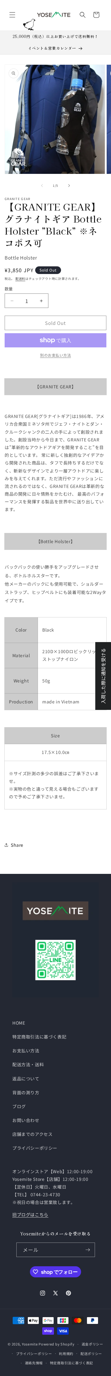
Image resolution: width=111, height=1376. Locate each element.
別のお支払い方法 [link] (55, 355)
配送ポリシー (91, 1353)
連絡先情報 (34, 1362)
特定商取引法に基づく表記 (39, 1037)
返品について (25, 1078)
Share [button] (17, 845)
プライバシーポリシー (34, 1148)
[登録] (88, 1250)
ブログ (19, 1106)
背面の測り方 (25, 1092)
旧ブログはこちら (30, 1214)
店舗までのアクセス (32, 1134)
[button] (12, 15)
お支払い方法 (25, 1050)
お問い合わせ (25, 1120)
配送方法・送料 (28, 1064)
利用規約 (66, 1353)
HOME (18, 1023)
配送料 (20, 278)
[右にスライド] (69, 185)
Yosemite (30, 1343)
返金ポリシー (92, 1343)
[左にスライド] (42, 185)
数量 (9, 289)
